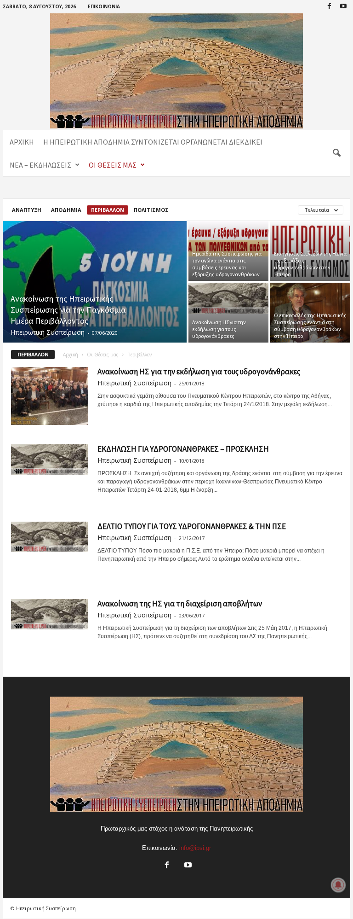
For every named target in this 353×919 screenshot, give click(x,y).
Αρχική (22, 141)
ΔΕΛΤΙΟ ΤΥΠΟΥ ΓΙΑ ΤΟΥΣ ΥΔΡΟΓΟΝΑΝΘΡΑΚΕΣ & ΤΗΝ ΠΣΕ (191, 526)
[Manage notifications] (338, 885)
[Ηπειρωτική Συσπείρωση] (176, 70)
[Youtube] (343, 6)
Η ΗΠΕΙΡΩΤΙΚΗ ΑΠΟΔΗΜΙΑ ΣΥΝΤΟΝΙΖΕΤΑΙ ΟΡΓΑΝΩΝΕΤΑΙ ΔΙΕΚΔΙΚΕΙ (152, 141)
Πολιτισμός (151, 209)
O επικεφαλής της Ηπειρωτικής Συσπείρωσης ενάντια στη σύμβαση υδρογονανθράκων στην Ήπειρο (310, 325)
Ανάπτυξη (26, 209)
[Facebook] (329, 6)
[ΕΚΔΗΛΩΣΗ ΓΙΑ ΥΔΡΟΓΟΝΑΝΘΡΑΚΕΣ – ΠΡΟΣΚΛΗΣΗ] (49, 459)
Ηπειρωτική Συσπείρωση (48, 332)
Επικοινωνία (104, 6)
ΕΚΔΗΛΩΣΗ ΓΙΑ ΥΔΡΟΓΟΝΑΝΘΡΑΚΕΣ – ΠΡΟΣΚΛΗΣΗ (183, 449)
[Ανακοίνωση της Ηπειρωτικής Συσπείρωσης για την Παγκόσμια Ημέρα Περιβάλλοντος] (95, 282)
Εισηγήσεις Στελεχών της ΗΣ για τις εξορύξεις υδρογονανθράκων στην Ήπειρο (310, 264)
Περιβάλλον (107, 209)
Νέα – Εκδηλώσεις (40, 164)
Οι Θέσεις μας (113, 164)
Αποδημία (66, 209)
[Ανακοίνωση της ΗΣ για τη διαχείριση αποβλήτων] (49, 614)
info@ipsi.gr (195, 847)
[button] (336, 153)
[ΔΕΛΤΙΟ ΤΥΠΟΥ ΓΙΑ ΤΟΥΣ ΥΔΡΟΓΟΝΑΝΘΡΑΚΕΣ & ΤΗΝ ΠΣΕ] (49, 537)
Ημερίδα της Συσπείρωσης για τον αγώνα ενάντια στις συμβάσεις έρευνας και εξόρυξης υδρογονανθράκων (227, 264)
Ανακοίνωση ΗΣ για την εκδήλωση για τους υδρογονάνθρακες (219, 329)
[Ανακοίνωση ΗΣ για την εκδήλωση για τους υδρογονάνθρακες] (228, 298)
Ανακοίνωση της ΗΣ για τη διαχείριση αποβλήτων (179, 604)
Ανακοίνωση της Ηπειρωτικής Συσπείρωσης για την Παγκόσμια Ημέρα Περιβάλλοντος (68, 309)
